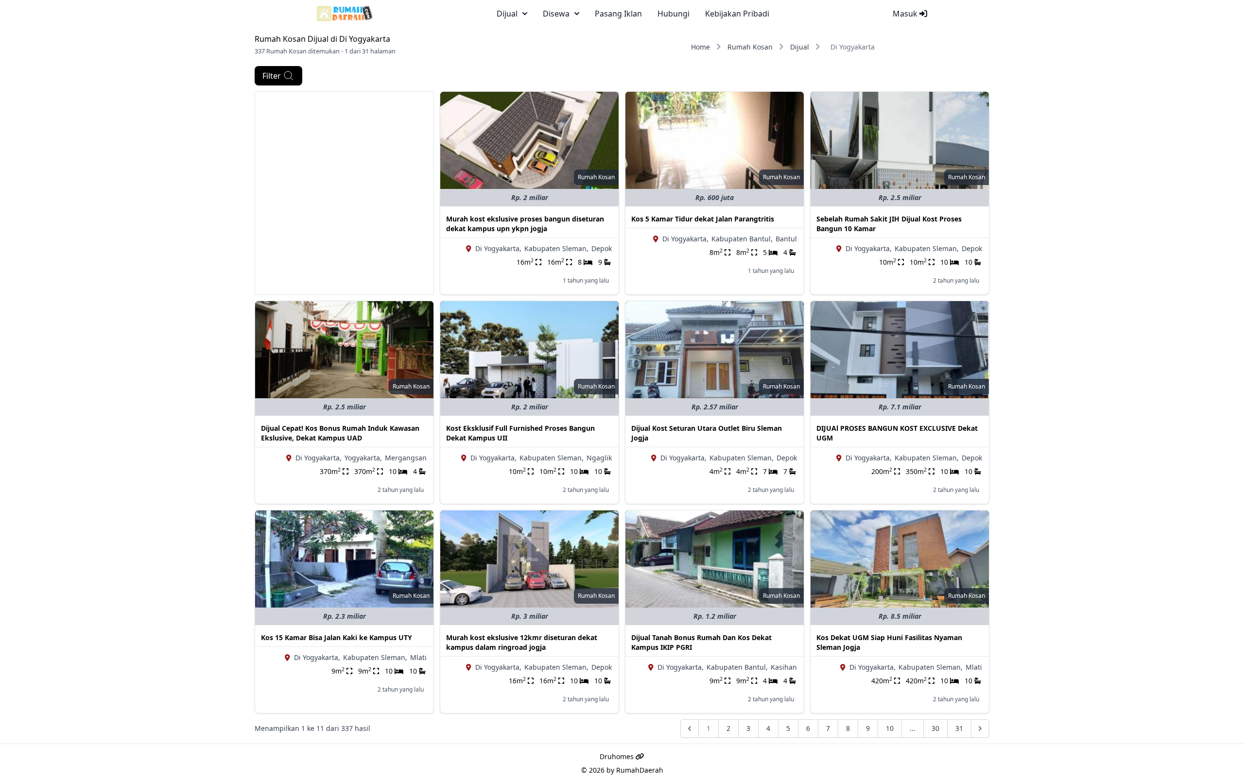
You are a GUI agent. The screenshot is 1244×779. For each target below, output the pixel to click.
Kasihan (784, 667)
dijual (507, 13)
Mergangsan (406, 457)
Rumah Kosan (750, 46)
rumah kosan (596, 177)
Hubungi (673, 13)
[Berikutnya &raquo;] (980, 728)
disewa (556, 13)
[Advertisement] (344, 160)
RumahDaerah (639, 770)
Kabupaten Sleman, (556, 248)
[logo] (345, 13)
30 (935, 728)
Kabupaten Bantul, (742, 238)
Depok (601, 248)
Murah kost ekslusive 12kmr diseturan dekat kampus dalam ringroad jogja (521, 642)
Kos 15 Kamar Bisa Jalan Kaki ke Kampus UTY (336, 637)
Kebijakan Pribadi (737, 13)
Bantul (786, 238)
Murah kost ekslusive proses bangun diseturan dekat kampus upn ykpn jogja (525, 223)
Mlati (418, 657)
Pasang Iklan (618, 13)
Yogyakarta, (363, 457)
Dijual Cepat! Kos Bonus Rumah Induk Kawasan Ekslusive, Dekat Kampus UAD (340, 432)
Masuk (906, 13)
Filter (271, 75)
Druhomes (618, 756)
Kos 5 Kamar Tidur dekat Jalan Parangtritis (702, 218)
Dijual (799, 46)
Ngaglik (599, 457)
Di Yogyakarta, (498, 248)
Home (700, 46)
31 (959, 728)
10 (890, 728)
